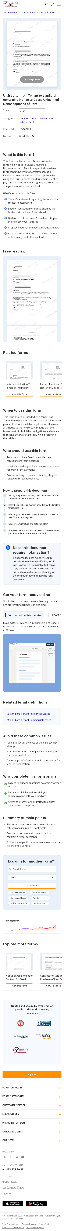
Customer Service (13, 1105)
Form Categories (13, 1096)
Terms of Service (29, 1224)
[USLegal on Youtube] (22, 1157)
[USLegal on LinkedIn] (16, 1157)
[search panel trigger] (46, 4)
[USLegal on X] (4, 1157)
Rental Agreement (39, 892)
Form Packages (12, 1087)
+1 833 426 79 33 (12, 1169)
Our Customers (12, 1131)
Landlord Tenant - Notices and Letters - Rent (36, 120)
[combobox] (32, 869)
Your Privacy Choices (11, 1224)
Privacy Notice (45, 1224)
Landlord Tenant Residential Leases (30, 713)
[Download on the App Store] (13, 1204)
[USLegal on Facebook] (10, 1157)
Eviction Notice (40, 903)
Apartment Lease (40, 898)
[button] (59, 4)
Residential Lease (18, 892)
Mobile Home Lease (19, 903)
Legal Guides (10, 1114)
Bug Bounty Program (35, 1227)
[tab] (23, 615)
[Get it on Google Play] (36, 1204)
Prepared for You (13, 1122)
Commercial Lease (18, 898)
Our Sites (8, 1140)
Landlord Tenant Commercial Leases (30, 720)
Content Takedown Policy (13, 1227)
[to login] (52, 4)
